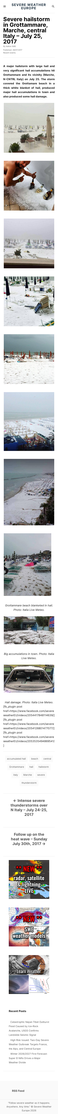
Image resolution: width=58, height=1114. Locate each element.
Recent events (9, 53)
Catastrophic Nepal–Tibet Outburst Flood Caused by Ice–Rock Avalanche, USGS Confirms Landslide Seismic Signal (29, 1028)
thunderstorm (29, 782)
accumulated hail (16, 758)
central (47, 758)
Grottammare (16, 766)
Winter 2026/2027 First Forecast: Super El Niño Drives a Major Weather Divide (28, 1058)
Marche (27, 774)
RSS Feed (18, 1090)
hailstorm (44, 766)
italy (15, 774)
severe (41, 774)
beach (34, 758)
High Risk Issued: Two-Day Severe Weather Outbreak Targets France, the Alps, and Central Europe (29, 1044)
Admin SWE (11, 46)
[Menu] (4, 6)
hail (31, 766)
